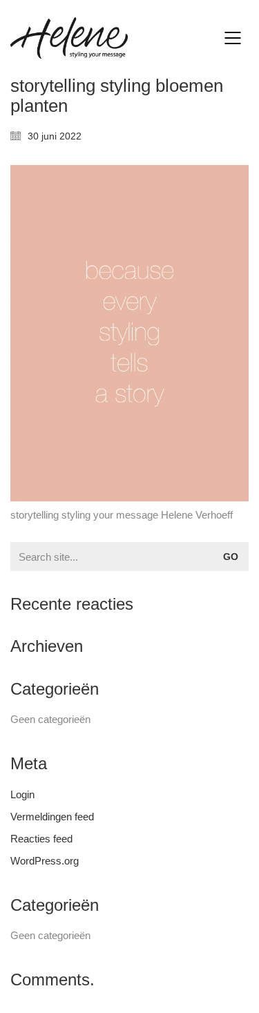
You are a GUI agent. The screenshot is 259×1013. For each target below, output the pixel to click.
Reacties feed (41, 839)
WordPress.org (44, 861)
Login (22, 794)
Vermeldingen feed (52, 816)
